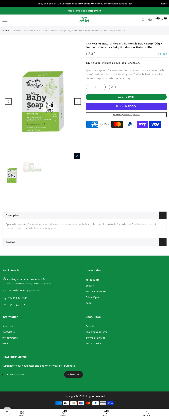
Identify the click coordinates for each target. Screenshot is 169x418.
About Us (7, 326)
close (164, 3)
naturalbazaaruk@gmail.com (24, 290)
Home (5, 30)
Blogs (5, 343)
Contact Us (9, 332)
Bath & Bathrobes (96, 291)
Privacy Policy (10, 337)
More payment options (126, 114)
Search (90, 326)
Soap (89, 303)
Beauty (90, 285)
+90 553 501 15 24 (17, 297)
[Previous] (8, 101)
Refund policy (93, 343)
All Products (92, 280)
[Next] (77, 101)
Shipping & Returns (96, 332)
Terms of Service (95, 337)
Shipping (106, 63)
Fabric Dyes (92, 297)
